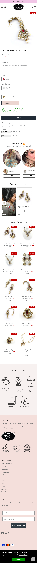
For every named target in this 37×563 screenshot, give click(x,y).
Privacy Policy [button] (23, 555)
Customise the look (10, 103)
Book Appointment (6, 464)
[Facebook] (2, 533)
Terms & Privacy (6, 492)
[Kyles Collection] (18, 7)
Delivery (3, 475)
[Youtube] (6, 533)
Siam (7, 79)
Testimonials (4, 486)
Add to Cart (18, 118)
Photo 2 (3, 134)
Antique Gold (10, 97)
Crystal (8, 88)
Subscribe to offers (18, 525)
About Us (4, 489)
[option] (18, 29)
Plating (3, 93)
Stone (3, 75)
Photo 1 (3, 129)
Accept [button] (18, 559)
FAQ (2, 483)
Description (4, 62)
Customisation (5, 469)
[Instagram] (9, 533)
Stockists (3, 466)
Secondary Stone (6, 84)
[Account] (31, 7)
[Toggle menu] (2, 7)
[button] (12, 163)
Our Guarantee (5, 472)
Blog (2, 481)
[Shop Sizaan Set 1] (11, 176)
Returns (3, 478)
